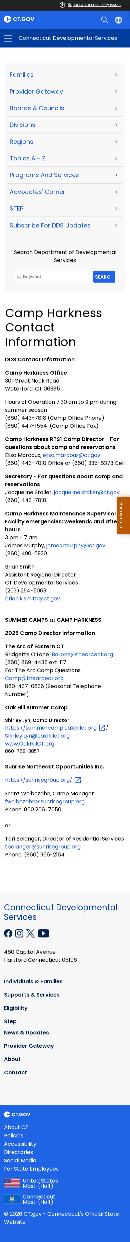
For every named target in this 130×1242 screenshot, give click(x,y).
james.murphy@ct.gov (75, 545)
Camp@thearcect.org (34, 678)
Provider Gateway (36, 91)
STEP (16, 208)
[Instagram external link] (20, 932)
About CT (16, 1127)
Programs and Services (44, 175)
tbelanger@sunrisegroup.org (43, 846)
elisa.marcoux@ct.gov (71, 455)
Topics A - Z (27, 158)
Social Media (20, 1160)
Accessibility (20, 1144)
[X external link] (31, 932)
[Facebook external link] (9, 932)
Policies (13, 1135)
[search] (105, 20)
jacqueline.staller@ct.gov (87, 492)
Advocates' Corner (37, 192)
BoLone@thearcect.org (82, 654)
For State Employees (31, 1169)
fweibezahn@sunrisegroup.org (45, 801)
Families (22, 74)
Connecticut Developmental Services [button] (36, 38)
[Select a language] (119, 20)
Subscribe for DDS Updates (50, 225)
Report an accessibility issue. (94, 4)
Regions (21, 141)
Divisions (22, 125)
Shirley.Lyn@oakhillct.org (37, 736)
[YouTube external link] (43, 932)
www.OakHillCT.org (29, 744)
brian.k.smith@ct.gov (32, 598)
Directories (18, 1152)
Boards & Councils (37, 108)
